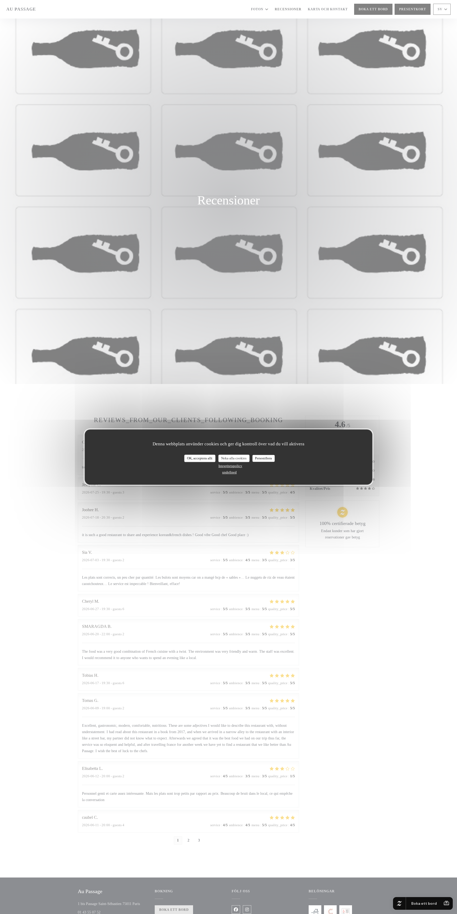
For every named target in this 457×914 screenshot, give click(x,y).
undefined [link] (229, 472)
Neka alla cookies (233, 458)
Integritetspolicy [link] (230, 466)
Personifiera (263, 458)
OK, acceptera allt (199, 458)
